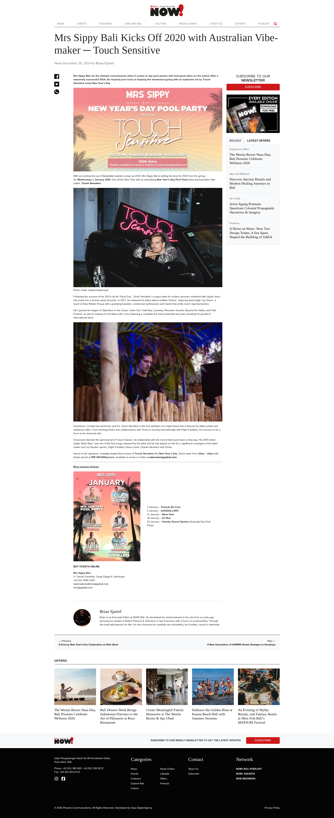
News (60, 23)
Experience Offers (239, 149)
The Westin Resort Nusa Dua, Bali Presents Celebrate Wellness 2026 (250, 159)
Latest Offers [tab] (258, 140)
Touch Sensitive (91, 183)
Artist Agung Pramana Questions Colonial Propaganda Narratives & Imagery (251, 208)
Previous (64, 640)
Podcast (264, 23)
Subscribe (193, 773)
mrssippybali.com (83, 587)
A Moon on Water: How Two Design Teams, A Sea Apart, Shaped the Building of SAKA (250, 233)
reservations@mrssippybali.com (91, 583)
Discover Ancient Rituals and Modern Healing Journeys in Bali (250, 183)
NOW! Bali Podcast (249, 768)
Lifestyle (216, 23)
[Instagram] (56, 778)
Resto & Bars (188, 23)
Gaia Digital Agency (141, 807)
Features (105, 23)
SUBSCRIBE (263, 740)
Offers (240, 23)
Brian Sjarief (105, 63)
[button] (275, 24)
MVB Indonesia (246, 778)
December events (112, 176)
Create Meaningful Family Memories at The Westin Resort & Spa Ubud (165, 714)
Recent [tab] (235, 140)
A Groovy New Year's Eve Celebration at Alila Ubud (88, 644)
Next (271, 640)
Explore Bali (133, 23)
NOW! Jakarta (245, 773)
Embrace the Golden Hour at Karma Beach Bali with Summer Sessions (212, 714)
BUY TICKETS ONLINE (86, 566)
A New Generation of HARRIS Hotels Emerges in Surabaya (241, 644)
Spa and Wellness (239, 173)
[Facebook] (63, 778)
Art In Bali (234, 198)
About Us (193, 768)
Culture (160, 23)
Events (82, 23)
